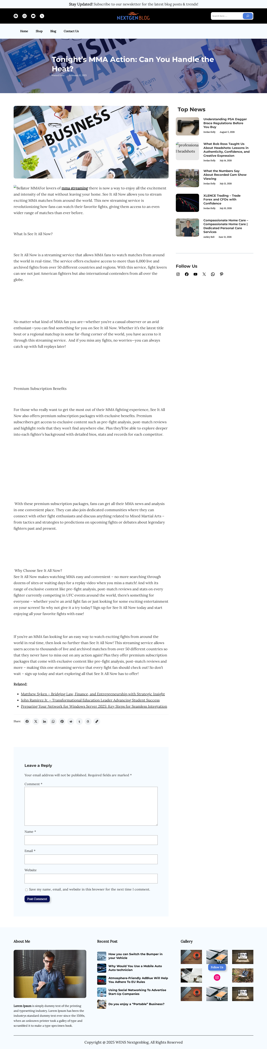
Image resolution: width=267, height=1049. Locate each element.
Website (31, 870)
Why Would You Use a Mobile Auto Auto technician (135, 968)
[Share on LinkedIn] (44, 721)
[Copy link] (96, 721)
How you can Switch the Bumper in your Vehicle (135, 956)
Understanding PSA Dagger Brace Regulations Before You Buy (225, 123)
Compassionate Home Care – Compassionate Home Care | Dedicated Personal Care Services (225, 226)
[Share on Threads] (88, 721)
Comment (33, 784)
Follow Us (217, 967)
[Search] (248, 16)
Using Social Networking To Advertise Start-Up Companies (137, 992)
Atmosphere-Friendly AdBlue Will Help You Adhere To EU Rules (138, 980)
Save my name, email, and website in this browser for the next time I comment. (89, 889)
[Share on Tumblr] (79, 721)
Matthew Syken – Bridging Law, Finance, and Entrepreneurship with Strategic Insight (93, 694)
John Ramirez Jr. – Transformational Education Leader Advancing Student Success (90, 700)
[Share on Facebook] (27, 721)
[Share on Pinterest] (61, 721)
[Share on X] (35, 721)
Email (30, 851)
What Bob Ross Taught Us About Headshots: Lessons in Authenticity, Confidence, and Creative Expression (226, 149)
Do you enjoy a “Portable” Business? (136, 1004)
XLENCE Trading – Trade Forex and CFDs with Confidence (221, 199)
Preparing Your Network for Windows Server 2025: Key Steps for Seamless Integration (94, 706)
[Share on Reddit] (70, 721)
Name (30, 831)
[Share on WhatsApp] (53, 721)
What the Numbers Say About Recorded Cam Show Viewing (225, 174)
